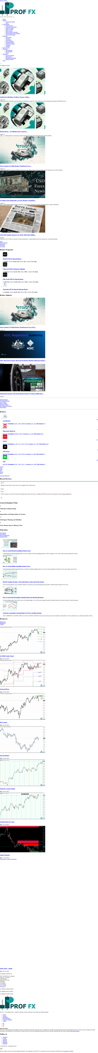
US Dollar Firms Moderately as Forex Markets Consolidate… (18, 200)
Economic (8, 45)
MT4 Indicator (9, 50)
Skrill (1, 473)
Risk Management (10, 42)
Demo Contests (3, 403)
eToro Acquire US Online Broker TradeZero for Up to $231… (18, 327)
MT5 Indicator (9, 51)
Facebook (5, 1037)
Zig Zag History (4, 755)
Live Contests (3, 402)
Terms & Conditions (7, 1019)
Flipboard (5, 1043)
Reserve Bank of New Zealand (13, 33)
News (7, 23)
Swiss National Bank (10, 34)
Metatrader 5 (3, 623)
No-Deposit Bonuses (4, 401)
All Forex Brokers (10, 55)
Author (4, 1021)
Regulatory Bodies (4, 404)
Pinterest (5, 1041)
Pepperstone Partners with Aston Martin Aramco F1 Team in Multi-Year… (22, 393)
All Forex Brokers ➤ (4, 475)
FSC (1, 470)
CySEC (2, 466)
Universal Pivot (4, 689)
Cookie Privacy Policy (68, 1051)
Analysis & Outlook (10, 21)
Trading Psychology (10, 43)
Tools (4, 60)
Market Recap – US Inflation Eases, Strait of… (14, 131)
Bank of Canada (9, 29)
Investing (8, 46)
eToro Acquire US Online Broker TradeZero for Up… (16, 166)
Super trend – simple (6, 968)
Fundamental (9, 40)
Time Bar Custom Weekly (7, 788)
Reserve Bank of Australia (12, 32)
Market (4, 20)
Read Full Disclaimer (74, 1031)
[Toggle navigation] (0, 63)
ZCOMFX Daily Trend (7, 656)
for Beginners (3, 533)
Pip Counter (3, 722)
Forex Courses (6, 47)
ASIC (1, 469)
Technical (8, 38)
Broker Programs (9, 59)
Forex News (3, 244)
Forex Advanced (9, 41)
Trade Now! (3, 986)
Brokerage (5, 54)
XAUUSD (2, 246)
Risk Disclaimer (6, 1018)
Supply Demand (5, 855)
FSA (1, 468)
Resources (5, 49)
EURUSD (2, 245)
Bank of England (9, 28)
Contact (4, 1015)
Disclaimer (5, 1017)
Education (5, 36)
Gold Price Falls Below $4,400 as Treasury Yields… (15, 97)
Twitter (4, 1038)
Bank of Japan (9, 30)
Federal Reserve (9, 25)
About (4, 1014)
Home (4, 19)
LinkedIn (5, 1039)
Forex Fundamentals (4, 535)
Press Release (3, 407)
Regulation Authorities (11, 58)
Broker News (9, 56)
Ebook (7, 52)
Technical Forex (3, 536)
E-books (2, 624)
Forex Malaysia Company (6, 406)
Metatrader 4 (3, 621)
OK (1, 1048)
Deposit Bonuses (4, 399)
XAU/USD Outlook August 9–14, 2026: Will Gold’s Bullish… (18, 235)
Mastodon (5, 1042)
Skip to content (3, 0)
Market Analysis (3, 242)
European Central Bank (11, 27)
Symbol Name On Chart (7, 822)
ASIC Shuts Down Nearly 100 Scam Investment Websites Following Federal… (23, 360)
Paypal (1, 472)
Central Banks (6, 24)
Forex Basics (9, 37)
